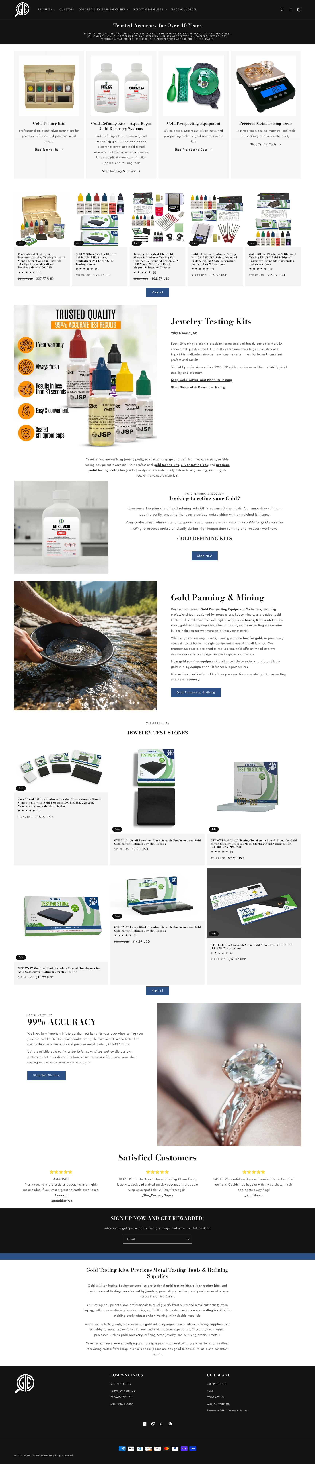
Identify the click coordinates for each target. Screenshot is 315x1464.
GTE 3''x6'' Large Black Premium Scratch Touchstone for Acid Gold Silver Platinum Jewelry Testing (157, 929)
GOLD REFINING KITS (204, 538)
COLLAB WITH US (218, 1404)
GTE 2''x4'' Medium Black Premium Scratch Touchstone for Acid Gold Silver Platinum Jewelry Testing (59, 970)
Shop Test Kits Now (46, 1075)
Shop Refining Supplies (118, 171)
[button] (46, 10)
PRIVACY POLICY (121, 1397)
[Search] (282, 9)
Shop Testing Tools (263, 144)
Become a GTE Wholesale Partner (228, 1411)
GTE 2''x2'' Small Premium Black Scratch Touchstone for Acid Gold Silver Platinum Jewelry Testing (157, 842)
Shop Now (204, 556)
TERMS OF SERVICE (122, 1391)
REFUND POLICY (120, 1384)
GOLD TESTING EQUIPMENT (38, 1455)
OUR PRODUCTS (217, 1384)
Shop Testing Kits (46, 149)
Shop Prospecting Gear (190, 149)
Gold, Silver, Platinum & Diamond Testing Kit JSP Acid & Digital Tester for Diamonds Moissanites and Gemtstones (272, 259)
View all (157, 292)
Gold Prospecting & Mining (196, 692)
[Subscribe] (187, 1239)
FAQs (210, 1391)
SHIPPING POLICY (122, 1404)
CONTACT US (215, 1397)
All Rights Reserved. (63, 1455)
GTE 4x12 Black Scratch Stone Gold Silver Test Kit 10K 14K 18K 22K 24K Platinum (252, 946)
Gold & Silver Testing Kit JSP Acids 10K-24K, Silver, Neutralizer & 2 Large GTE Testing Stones (96, 259)
